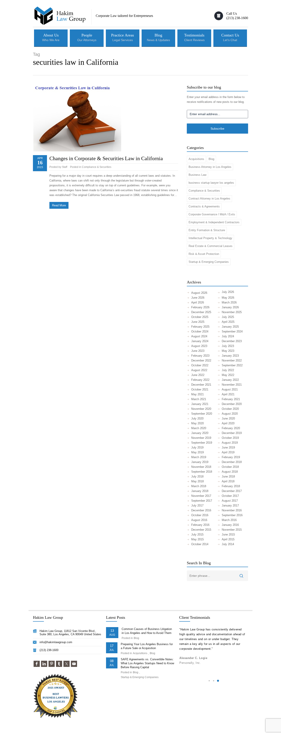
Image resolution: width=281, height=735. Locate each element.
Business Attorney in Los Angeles (210, 167)
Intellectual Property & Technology (210, 238)
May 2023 (228, 350)
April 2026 (197, 302)
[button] (209, 680)
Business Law (197, 174)
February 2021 (231, 399)
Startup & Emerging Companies (209, 261)
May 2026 (228, 297)
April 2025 (228, 321)
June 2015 (228, 534)
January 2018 (199, 491)
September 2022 (232, 365)
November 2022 (232, 360)
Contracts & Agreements (204, 206)
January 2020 (199, 433)
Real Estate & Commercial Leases (210, 246)
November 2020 (201, 408)
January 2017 (230, 505)
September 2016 (232, 515)
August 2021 (230, 389)
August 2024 (199, 336)
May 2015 (197, 539)
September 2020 (201, 413)
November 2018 (201, 466)
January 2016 (230, 524)
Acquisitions (196, 159)
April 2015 (228, 539)
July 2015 (197, 534)
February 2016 (200, 524)
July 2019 (197, 447)
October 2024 (199, 331)
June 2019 (228, 447)
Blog (211, 159)
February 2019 (231, 457)
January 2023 (230, 355)
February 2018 (231, 486)
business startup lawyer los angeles (211, 182)
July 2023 (228, 346)
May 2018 (197, 481)
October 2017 (230, 495)
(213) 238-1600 (49, 650)
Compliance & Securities (96, 167)
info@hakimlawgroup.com (56, 642)
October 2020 (230, 408)
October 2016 (199, 515)
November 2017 (201, 495)
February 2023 (200, 355)
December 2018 (232, 462)
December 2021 (201, 384)
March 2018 (198, 486)
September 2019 (201, 442)
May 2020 (197, 423)
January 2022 (230, 379)
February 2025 (200, 326)
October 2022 (199, 365)
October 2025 (199, 317)
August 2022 (199, 370)
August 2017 (230, 500)
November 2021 (232, 384)
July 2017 (197, 505)
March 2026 (229, 302)
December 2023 (232, 341)
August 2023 (199, 346)
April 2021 (228, 394)
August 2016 (199, 520)
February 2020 (231, 428)
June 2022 (197, 375)
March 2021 (198, 399)
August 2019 (230, 442)
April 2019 (228, 452)
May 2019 (197, 452)
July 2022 (228, 370)
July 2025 (228, 317)
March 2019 (198, 457)
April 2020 (228, 423)
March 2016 (229, 520)
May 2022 (228, 375)
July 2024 (228, 336)
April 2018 (228, 481)
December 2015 (201, 529)
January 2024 (199, 341)
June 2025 (197, 321)
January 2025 (230, 326)
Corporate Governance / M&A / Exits (212, 214)
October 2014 (199, 544)
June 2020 (228, 418)
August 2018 (230, 471)
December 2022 (201, 360)
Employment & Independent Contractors (214, 222)
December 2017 (232, 491)
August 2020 (230, 413)
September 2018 (201, 471)
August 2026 (199, 292)
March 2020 (198, 428)
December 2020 (232, 404)
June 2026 (197, 297)
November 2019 (201, 437)
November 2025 (232, 312)
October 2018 (230, 466)
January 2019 (199, 462)
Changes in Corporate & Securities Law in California (106, 158)
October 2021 (199, 389)
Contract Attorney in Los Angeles (209, 198)
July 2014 (228, 544)
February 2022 (200, 379)
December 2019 (232, 433)
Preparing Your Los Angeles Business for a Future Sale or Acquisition (147, 646)
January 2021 (199, 404)
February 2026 (200, 307)
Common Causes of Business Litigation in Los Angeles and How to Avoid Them (147, 631)
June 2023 (197, 350)
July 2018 (197, 476)
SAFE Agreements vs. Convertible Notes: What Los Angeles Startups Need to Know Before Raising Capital (147, 663)
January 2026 (230, 307)
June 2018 (228, 476)
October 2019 (230, 437)
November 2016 (232, 510)
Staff (64, 167)
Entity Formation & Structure (207, 230)
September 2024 (232, 331)
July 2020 (197, 418)
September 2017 (201, 500)
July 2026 (228, 292)
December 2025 (201, 312)
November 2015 (232, 529)
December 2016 (201, 510)
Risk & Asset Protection (204, 254)
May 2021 (197, 394)
